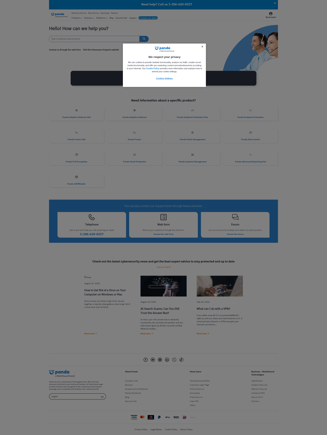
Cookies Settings (164, 78)
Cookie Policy (152, 68)
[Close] (202, 46)
